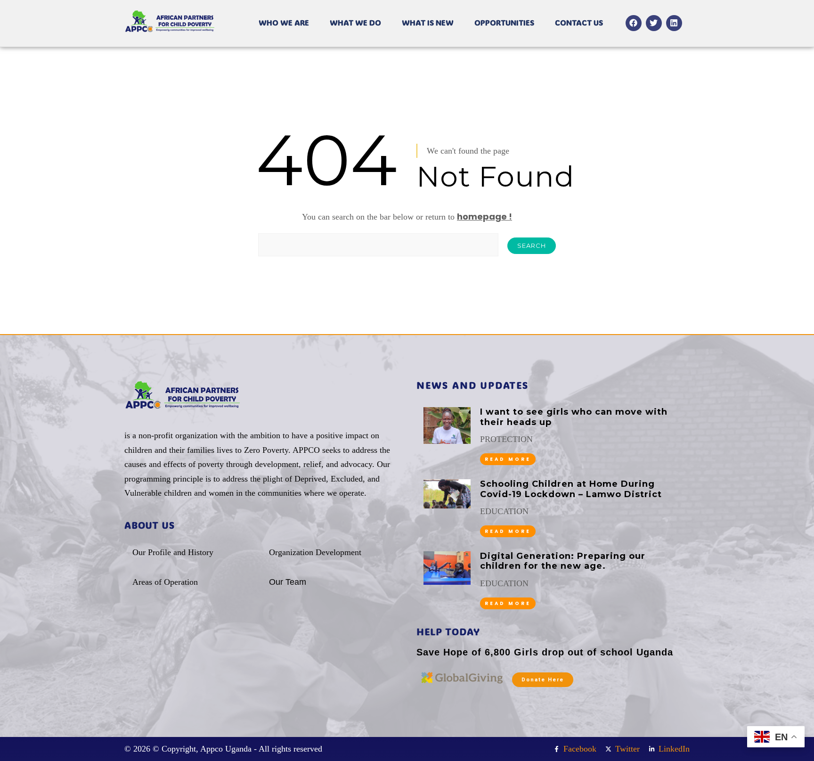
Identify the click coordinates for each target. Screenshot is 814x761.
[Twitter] (654, 23)
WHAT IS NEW (428, 22)
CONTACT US (579, 22)
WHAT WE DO (355, 22)
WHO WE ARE (284, 22)
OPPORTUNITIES (504, 22)
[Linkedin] (674, 23)
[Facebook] (634, 23)
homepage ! (484, 216)
